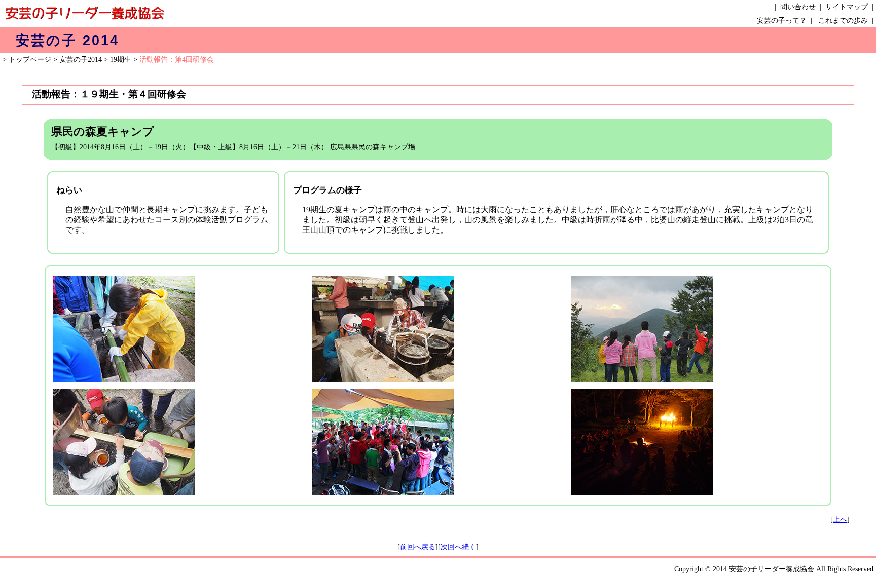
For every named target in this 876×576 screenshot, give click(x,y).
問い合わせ (798, 7)
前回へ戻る (417, 547)
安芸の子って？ (782, 20)
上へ (840, 519)
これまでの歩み (843, 20)
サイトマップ (846, 7)
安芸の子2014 (80, 59)
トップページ (30, 59)
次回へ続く (458, 547)
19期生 (120, 59)
